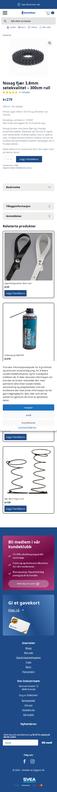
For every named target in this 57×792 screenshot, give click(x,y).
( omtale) (24, 92)
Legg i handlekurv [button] (15, 293)
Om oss (28, 705)
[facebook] (24, 761)
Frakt (28, 662)
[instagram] (32, 761)
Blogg (28, 648)
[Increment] (10, 159)
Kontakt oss (28, 709)
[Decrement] (5, 159)
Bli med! (47, 743)
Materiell (7, 35)
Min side (28, 652)
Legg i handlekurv (29, 159)
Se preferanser (28, 422)
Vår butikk (28, 714)
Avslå (28, 415)
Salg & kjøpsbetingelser (28, 657)
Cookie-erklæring (27, 427)
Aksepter (28, 407)
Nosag (30, 168)
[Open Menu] (5, 13)
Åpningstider (28, 700)
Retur (28, 666)
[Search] (5, 21)
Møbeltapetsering (21, 168)
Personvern (28, 671)
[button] (50, 43)
